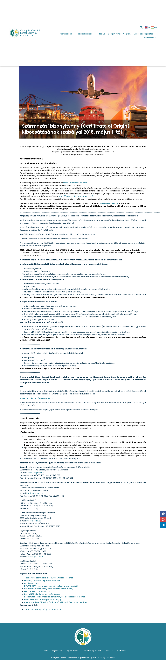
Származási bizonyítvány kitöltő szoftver (42, 609)
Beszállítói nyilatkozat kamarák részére (42, 594)
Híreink (101, 34)
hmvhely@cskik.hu (34, 493)
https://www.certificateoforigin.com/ (75, 196)
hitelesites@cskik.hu (109, 203)
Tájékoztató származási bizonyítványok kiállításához (48, 578)
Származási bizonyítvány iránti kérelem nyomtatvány (48, 588)
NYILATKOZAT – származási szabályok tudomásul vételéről (51, 586)
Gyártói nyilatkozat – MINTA (37, 591)
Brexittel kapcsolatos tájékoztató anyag (42, 599)
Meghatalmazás (31, 583)
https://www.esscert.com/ (75, 182)
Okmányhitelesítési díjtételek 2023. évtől (43, 580)
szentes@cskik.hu (34, 556)
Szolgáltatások (85, 34)
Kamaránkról (66, 34)
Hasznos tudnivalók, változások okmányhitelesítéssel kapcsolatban (55, 602)
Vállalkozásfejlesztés (143, 34)
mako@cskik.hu (33, 521)
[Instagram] (163, 519)
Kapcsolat (149, 37)
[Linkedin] (163, 525)
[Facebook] (163, 514)
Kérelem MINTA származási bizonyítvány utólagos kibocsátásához (54, 597)
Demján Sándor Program (119, 34)
